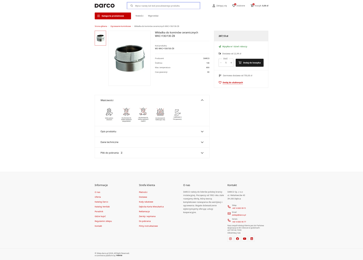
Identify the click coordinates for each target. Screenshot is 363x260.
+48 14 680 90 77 (239, 221)
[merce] (119, 255)
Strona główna (101, 26)
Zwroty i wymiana (147, 216)
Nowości (139, 15)
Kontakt (98, 226)
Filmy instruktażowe (148, 226)
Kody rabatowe (146, 201)
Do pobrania (145, 221)
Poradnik (99, 211)
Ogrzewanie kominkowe (120, 26)
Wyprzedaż (153, 15)
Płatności (143, 192)
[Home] (105, 6)
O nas (97, 192)
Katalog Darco (101, 201)
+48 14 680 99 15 (239, 208)
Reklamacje (144, 211)
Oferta (98, 197)
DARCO (206, 58)
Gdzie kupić (100, 216)
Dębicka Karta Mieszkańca (151, 206)
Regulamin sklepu (103, 221)
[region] (101, 58)
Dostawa (143, 197)
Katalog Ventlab (102, 206)
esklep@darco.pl (239, 215)
